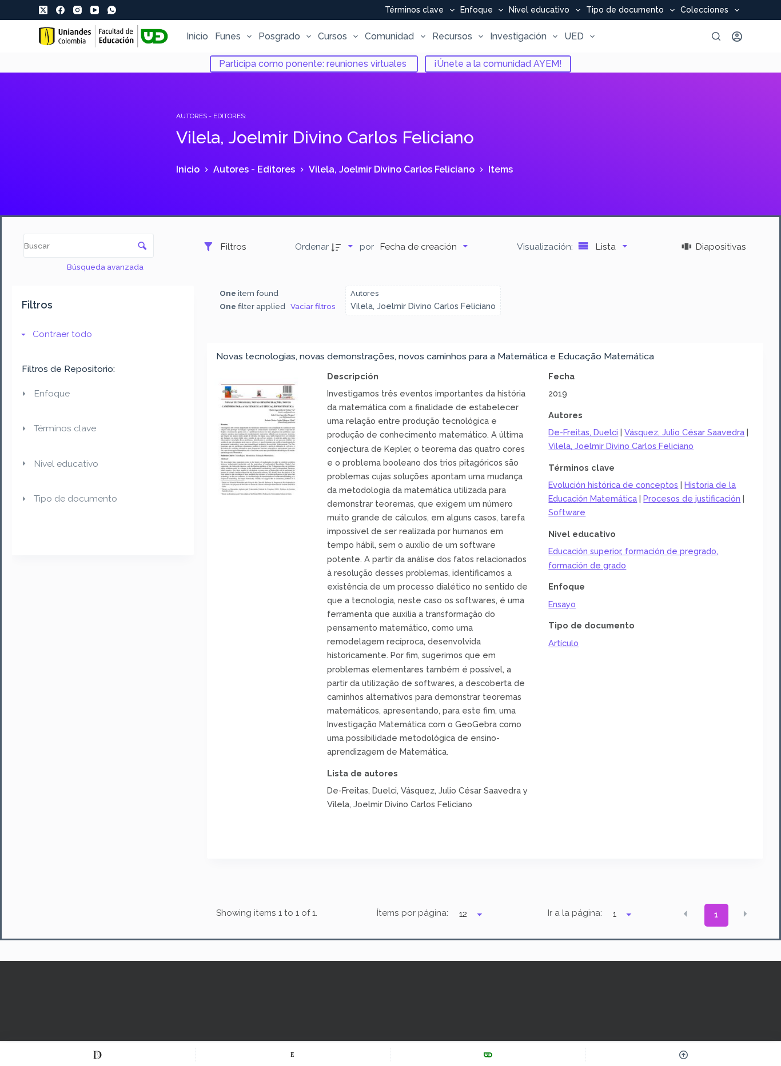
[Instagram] (77, 10)
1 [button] (716, 914)
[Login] (737, 36)
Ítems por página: (412, 913)
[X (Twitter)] (43, 10)
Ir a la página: (575, 913)
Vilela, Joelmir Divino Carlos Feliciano (621, 446)
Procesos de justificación (691, 498)
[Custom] (97, 1054)
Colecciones (704, 10)
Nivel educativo (539, 10)
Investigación (518, 36)
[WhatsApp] (111, 10)
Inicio (197, 36)
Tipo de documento (625, 10)
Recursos (452, 36)
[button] (686, 914)
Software (566, 512)
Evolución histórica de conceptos (613, 485)
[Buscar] (716, 36)
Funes (228, 36)
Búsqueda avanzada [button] (106, 266)
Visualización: (546, 246)
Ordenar (312, 246)
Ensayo (562, 604)
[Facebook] (60, 10)
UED (574, 36)
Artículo (563, 643)
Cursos (332, 36)
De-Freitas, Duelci (583, 432)
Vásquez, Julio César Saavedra (684, 432)
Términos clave (414, 10)
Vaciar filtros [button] (313, 306)
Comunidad (389, 36)
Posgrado (279, 36)
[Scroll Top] (683, 1054)
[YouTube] (94, 10)
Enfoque (476, 10)
